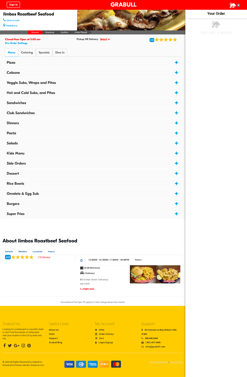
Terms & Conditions (158, 362)
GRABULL (123, 4)
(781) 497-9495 (152, 342)
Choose (35, 32)
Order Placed (81, 32)
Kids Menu (15, 153)
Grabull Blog (55, 342)
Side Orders (16, 163)
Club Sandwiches (21, 113)
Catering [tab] (27, 52)
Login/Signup (105, 342)
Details (9, 251)
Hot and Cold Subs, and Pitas (31, 93)
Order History (106, 334)
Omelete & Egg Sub (23, 193)
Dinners (13, 123)
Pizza (11, 62)
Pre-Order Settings (16, 43)
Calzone (13, 72)
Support (53, 338)
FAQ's (52, 334)
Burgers (13, 204)
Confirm (64, 32)
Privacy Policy (176, 362)
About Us (54, 330)
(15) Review (44, 257)
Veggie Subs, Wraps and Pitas (31, 83)
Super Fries (16, 214)
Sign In (13, 4)
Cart (101, 338)
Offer (101, 330)
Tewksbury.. (11, 25)
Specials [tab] (44, 52)
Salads (12, 143)
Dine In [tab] (60, 52)
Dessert (13, 173)
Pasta (11, 133)
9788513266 (88, 289)
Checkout (49, 32)
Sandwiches (16, 103)
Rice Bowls (15, 183)
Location (37, 251)
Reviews (22, 251)
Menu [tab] (11, 52)
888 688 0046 (151, 338)
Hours (51, 251)
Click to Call (12, 20)
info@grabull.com (155, 346)
